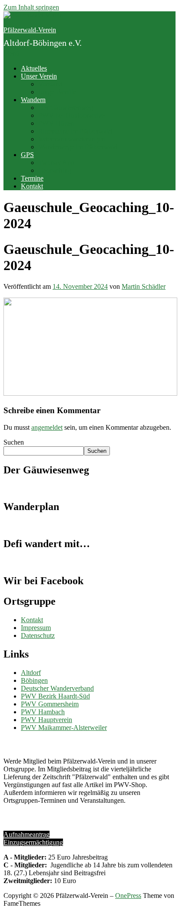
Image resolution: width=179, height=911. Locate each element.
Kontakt (32, 186)
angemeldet (47, 427)
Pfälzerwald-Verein (29, 30)
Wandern (33, 99)
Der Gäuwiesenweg (65, 107)
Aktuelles (34, 68)
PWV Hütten (56, 123)
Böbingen (34, 680)
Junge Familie (57, 92)
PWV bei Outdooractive (71, 115)
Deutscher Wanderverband (57, 688)
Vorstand (50, 84)
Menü (11, 53)
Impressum (36, 627)
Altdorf (31, 672)
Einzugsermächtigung (33, 842)
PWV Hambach (43, 712)
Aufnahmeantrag (26, 834)
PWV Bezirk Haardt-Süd (55, 696)
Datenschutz (38, 635)
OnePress (128, 895)
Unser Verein (39, 76)
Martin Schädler (144, 286)
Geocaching (54, 170)
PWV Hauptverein (46, 719)
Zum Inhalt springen (31, 7)
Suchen (13, 442)
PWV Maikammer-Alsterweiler (64, 727)
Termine (32, 178)
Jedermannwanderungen (71, 139)
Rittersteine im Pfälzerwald (75, 131)
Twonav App (56, 162)
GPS (27, 154)
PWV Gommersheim (50, 704)
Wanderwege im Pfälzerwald (77, 147)
